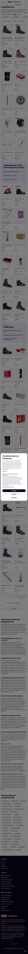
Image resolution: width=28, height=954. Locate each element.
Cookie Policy (4, 471)
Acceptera (14, 490)
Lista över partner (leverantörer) (8, 486)
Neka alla (14, 494)
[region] (14, 477)
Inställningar (14, 497)
